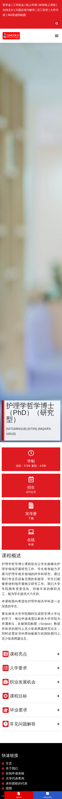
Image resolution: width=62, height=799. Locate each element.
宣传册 (31, 513)
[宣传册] (31, 506)
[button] (56, 23)
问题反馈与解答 (25, 9)
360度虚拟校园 (16, 14)
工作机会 (19, 4)
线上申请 (32, 4)
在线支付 (8, 9)
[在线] (31, 532)
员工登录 (42, 9)
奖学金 (7, 4)
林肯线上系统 (47, 4)
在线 (31, 540)
